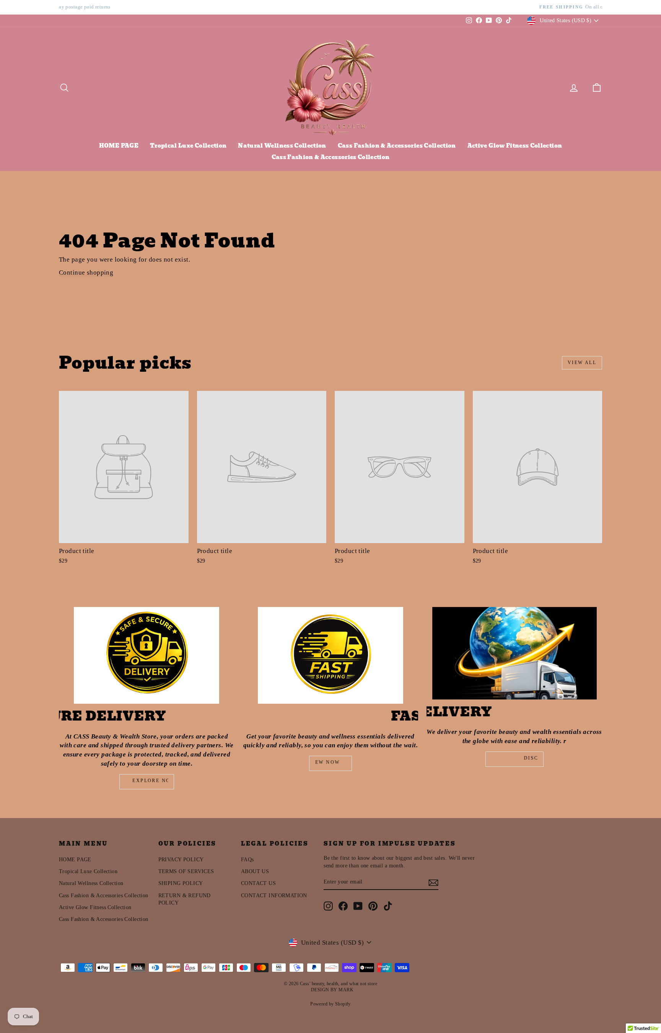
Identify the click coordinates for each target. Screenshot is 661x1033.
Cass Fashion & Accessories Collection (397, 146)
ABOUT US (255, 871)
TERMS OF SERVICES (186, 871)
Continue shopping (86, 272)
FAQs (247, 859)
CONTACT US (258, 883)
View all (582, 362)
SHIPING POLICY (180, 883)
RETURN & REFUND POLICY (184, 899)
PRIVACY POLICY (181, 859)
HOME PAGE (118, 146)
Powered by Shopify (330, 1004)
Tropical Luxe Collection (188, 146)
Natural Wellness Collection (282, 146)
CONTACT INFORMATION (274, 895)
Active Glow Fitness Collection (514, 146)
